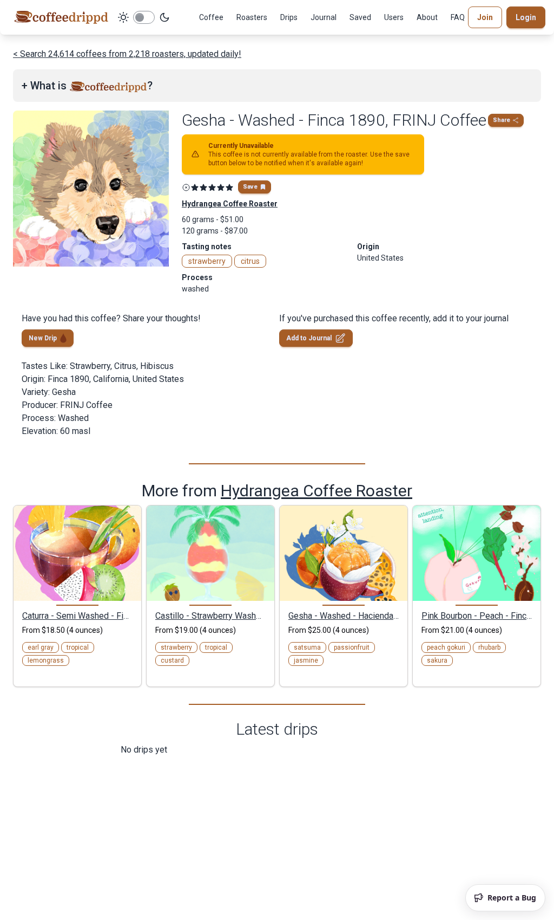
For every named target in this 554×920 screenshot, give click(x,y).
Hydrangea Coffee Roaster (316, 490)
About (427, 17)
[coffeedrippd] (61, 17)
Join (485, 17)
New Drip (43, 338)
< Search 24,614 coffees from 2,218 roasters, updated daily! (127, 54)
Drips (289, 17)
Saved (360, 17)
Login (526, 17)
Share (501, 120)
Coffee (211, 17)
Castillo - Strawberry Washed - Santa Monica (210, 615)
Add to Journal (309, 338)
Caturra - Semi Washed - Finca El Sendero (77, 615)
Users (394, 17)
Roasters (251, 17)
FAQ (458, 17)
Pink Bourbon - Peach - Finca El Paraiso (476, 615)
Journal (324, 17)
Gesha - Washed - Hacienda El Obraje (343, 615)
